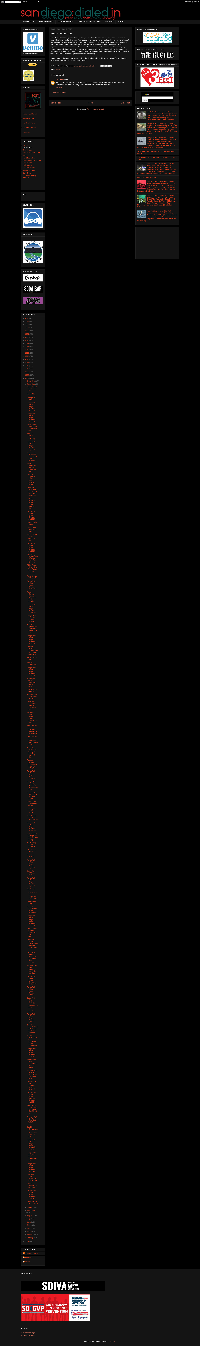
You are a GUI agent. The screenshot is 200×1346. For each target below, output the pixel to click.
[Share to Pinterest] (110, 66)
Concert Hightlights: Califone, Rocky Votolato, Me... (32, 503)
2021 (27, 334)
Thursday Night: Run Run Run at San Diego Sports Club (32, 491)
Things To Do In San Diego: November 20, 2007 (31, 639)
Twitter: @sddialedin (30, 114)
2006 (27, 1242)
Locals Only (31, 439)
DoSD (25, 155)
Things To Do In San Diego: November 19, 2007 (31, 671)
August (30, 1216)
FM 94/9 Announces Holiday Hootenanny (32, 910)
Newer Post (55, 103)
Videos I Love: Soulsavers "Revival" (32, 696)
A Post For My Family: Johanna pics (32, 537)
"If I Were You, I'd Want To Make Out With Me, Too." (32, 1120)
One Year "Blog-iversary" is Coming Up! (32, 1177)
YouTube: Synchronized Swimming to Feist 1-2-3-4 (32, 628)
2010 (27, 369)
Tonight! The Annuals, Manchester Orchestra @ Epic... (32, 786)
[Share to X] (106, 66)
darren (27, 1261)
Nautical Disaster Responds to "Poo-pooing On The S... (32, 650)
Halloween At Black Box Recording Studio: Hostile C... (31, 1085)
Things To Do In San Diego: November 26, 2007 (31, 515)
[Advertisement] (157, 242)
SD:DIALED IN (28, 22)
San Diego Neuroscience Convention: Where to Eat (32, 1132)
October (30, 1207)
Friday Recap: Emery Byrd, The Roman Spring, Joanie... (32, 569)
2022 (27, 331)
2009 (27, 372)
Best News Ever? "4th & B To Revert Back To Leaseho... (32, 1029)
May (29, 1225)
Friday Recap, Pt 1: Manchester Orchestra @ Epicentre (32, 740)
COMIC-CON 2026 (46, 22)
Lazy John (60, 79)
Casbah (25, 145)
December (31, 381)
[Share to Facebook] (108, 66)
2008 (27, 375)
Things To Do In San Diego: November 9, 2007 (31, 991)
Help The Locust (30, 434)
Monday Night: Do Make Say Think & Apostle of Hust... (32, 1074)
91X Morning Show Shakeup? (31, 845)
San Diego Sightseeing (32, 663)
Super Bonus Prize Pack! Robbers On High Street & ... (32, 1109)
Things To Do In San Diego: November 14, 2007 (31, 864)
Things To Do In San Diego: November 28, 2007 (31, 417)
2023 (27, 328)
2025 (27, 321)
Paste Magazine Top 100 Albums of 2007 (31, 467)
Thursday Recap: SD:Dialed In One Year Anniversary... (32, 944)
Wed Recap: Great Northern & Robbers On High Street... (32, 957)
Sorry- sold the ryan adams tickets (32, 804)
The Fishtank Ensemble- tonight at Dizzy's (31, 397)
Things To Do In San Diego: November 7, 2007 (31, 1052)
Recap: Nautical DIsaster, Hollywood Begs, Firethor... (31, 597)
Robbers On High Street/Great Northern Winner (32, 1063)
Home (90, 103)
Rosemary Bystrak (31, 1253)
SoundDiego (27, 150)
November (31, 384)
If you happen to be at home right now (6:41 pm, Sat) (32, 969)
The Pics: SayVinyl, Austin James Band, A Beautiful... (31, 479)
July (29, 1219)
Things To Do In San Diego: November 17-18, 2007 (32, 775)
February (30, 1234)
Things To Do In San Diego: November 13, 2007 (31, 882)
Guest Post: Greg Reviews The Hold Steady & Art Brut (32, 1003)
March (29, 1231)
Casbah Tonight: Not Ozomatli (32, 1185)
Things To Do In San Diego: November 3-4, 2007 (31, 1167)
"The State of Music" (31, 851)
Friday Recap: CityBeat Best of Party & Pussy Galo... (32, 932)
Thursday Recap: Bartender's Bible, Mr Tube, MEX (32, 764)
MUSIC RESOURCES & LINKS (89, 22)
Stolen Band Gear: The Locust (31, 529)
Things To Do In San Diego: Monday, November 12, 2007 (31, 920)
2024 (27, 324)
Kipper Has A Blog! (31, 903)
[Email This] (101, 66)
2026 (27, 318)
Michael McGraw (29, 170)
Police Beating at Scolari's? (32, 577)
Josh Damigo (27, 165)
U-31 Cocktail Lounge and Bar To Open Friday (32, 837)
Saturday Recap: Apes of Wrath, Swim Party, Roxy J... (32, 558)
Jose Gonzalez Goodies (32, 690)
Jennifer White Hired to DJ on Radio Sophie (32, 796)
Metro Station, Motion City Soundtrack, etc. (32, 427)
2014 (27, 356)
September (31, 1210)
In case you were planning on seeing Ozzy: (32, 682)
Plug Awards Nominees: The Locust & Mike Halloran (32, 456)
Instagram (26, 132)
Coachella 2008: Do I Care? (31, 873)
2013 (27, 359)
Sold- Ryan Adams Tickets (31, 811)
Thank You (31, 1011)
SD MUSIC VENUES (65, 22)
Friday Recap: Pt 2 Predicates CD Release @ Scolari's (32, 729)
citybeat (59, 69)
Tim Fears (28, 1257)
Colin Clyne (27, 173)
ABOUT (121, 22)
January (30, 1238)
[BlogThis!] (104, 66)
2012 (27, 362)
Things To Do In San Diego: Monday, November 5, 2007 (31, 1144)
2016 (27, 350)
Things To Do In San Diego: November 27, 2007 (31, 445)
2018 (27, 343)
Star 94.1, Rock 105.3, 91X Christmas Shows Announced (32, 1040)
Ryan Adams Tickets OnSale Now (32, 818)
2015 (27, 353)
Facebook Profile (29, 123)
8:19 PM (59, 88)
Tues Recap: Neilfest (31, 856)
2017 (27, 347)
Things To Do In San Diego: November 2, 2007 (31, 1194)
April (29, 1228)
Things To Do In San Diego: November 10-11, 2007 (32, 980)
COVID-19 (109, 22)
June (29, 1222)
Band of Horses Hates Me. (147, 177)
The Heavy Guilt (28, 168)
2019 (27, 340)
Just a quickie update (32, 523)
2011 (27, 366)
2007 (27, 378)
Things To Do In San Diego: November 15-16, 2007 (32, 827)
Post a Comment (59, 92)
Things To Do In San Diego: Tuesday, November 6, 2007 (31, 1097)
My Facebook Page (28, 1333)
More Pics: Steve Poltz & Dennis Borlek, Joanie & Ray (32, 752)
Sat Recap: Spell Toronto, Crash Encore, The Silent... (32, 717)
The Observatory (29, 158)
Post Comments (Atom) (95, 109)
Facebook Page (28, 118)
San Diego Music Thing (31, 153)
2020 (27, 337)
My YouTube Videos (28, 1335)
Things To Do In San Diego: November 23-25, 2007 (32, 585)
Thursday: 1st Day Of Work (32, 1202)
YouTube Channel (29, 127)
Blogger (112, 1341)
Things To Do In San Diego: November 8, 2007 (31, 1018)
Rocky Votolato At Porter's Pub (32, 389)
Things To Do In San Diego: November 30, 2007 (31, 406)
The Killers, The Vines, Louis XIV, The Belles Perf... (31, 705)
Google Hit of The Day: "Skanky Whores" (31, 618)
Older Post (125, 103)
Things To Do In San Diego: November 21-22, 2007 (32, 608)
